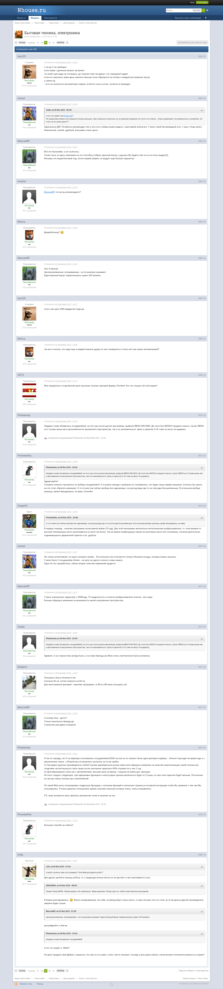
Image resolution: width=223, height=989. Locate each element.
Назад (22, 42)
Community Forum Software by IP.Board (193, 984)
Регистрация (202, 2)
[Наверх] (111, 984)
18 (42, 43)
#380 (200, 855)
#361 (200, 56)
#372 (200, 506)
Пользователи (50, 18)
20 (50, 43)
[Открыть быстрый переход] (206, 18)
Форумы (35, 18)
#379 (200, 815)
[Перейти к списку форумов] (42, 10)
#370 (200, 415)
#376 (200, 667)
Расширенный (207, 10)
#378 (200, 748)
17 (38, 43)
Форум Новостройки (22, 978)
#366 (200, 258)
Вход (192, 2)
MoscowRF (49, 192)
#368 (200, 339)
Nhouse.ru (21, 18)
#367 (200, 298)
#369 (200, 375)
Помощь (40, 984)
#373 (200, 546)
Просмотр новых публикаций (188, 18)
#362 (200, 98)
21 (53, 43)
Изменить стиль (26, 984)
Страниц (31, 43)
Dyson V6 (68, 116)
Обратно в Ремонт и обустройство (193, 971)
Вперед (60, 42)
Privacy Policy (203, 978)
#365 (200, 222)
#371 (200, 456)
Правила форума (189, 978)
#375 (200, 627)
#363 (200, 141)
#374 (200, 586)
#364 (200, 181)
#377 (200, 707)
